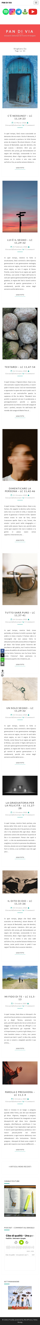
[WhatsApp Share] (2, 659)
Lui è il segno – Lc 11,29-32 (20, 241)
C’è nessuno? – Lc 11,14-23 (20, 117)
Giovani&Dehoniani (13, 125)
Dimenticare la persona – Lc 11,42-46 (20, 490)
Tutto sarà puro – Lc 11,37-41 (20, 614)
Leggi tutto (20, 168)
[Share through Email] (2, 664)
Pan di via (7, 2)
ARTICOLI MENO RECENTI (20, 1166)
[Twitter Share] (2, 655)
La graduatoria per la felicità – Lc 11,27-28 (20, 805)
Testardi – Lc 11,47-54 (20, 367)
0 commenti (30, 125)
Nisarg (20, 1322)
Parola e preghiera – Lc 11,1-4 (20, 1093)
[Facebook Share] (2, 651)
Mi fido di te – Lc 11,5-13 (20, 998)
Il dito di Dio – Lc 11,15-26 (20, 902)
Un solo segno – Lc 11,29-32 (20, 709)
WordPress (28, 1320)
